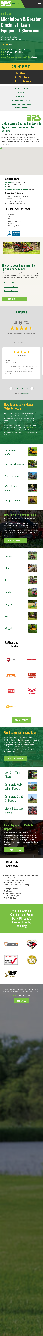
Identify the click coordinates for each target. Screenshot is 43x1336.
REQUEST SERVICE (14, 850)
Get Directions (21, 77)
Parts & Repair (21, 108)
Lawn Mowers (21, 96)
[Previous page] (11, 388)
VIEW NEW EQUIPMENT (16, 540)
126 (27, 388)
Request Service (21, 81)
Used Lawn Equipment (21, 104)
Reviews (21, 92)
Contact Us (21, 1001)
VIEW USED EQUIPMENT (16, 758)
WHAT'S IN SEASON (15, 299)
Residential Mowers (11, 287)
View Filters (21, 343)
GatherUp (25, 393)
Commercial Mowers (11, 283)
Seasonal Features (21, 88)
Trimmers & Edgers (11, 291)
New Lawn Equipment (21, 100)
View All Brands (21, 720)
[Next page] (32, 388)
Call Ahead (20, 73)
